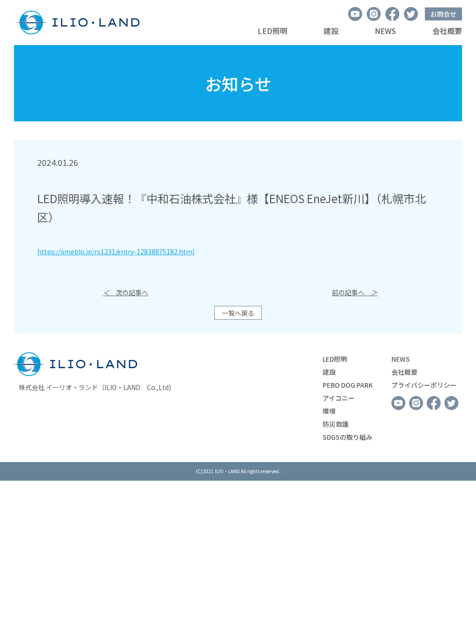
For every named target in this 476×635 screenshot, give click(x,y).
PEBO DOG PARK (348, 385)
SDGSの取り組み (347, 437)
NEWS (385, 30)
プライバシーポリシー (423, 385)
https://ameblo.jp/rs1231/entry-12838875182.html (115, 251)
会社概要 (447, 30)
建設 (331, 30)
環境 (329, 411)
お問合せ (443, 14)
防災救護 (336, 424)
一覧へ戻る (238, 313)
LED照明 (272, 30)
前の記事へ (354, 292)
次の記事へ (125, 292)
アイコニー (339, 398)
